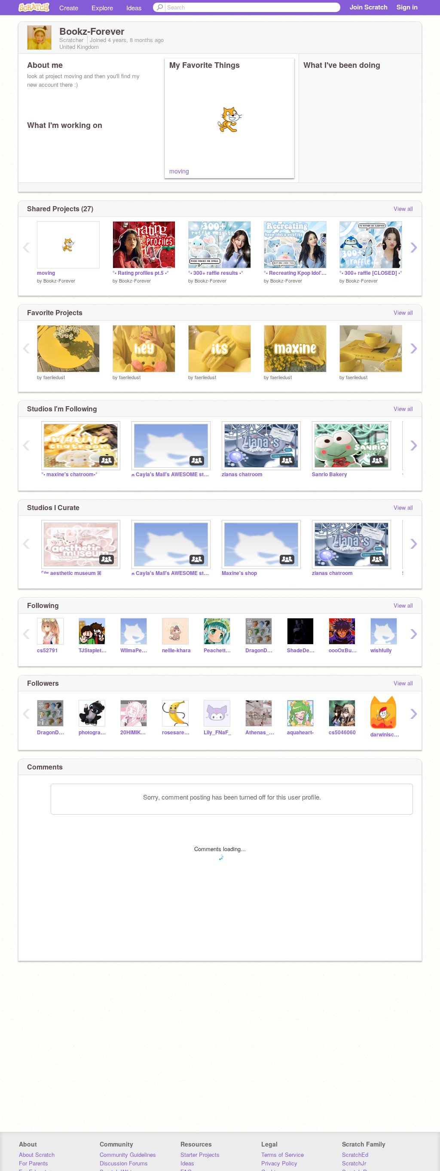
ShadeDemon (301, 650)
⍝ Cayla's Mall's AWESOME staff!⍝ (170, 474)
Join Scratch (369, 7)
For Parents (33, 1163)
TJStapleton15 (93, 650)
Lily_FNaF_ (217, 732)
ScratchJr (354, 1163)
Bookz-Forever (59, 280)
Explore (102, 7)
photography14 (93, 732)
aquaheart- (300, 732)
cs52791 (47, 650)
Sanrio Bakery (329, 474)
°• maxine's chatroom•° (69, 474)
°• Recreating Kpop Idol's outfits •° (295, 273)
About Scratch (37, 1154)
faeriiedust (54, 377)
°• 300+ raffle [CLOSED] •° (370, 273)
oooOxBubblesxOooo (343, 650)
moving (179, 171)
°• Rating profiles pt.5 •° (141, 273)
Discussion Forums (124, 1163)
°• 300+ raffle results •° (215, 273)
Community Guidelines (128, 1154)
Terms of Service (282, 1154)
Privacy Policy (279, 1163)
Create (68, 7)
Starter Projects (200, 1154)
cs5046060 (342, 732)
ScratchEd (355, 1154)
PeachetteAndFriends (218, 650)
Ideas (134, 7)
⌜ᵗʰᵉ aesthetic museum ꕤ (71, 573)
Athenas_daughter (259, 732)
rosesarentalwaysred (176, 732)
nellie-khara (176, 650)
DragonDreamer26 (259, 650)
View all (403, 208)
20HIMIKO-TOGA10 (134, 732)
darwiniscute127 (384, 734)
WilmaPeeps (134, 650)
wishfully (381, 650)
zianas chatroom (242, 474)
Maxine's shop (239, 573)
